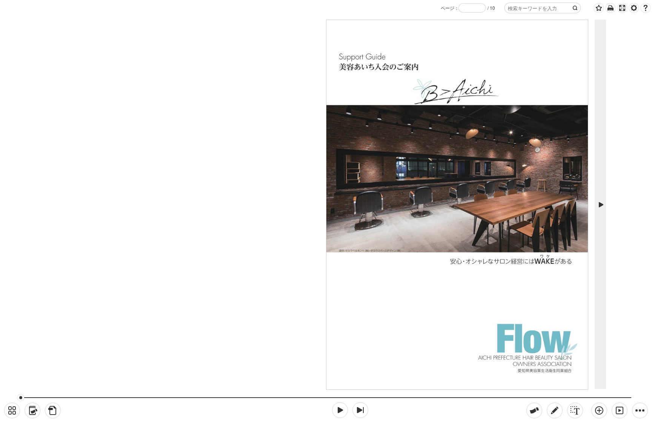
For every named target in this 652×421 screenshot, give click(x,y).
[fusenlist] (32, 410)
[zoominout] (599, 410)
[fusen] (534, 410)
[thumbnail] (12, 410)
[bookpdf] (53, 410)
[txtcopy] (575, 410)
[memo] (554, 410)
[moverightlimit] (360, 410)
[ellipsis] (640, 410)
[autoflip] (619, 410)
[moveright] (340, 410)
